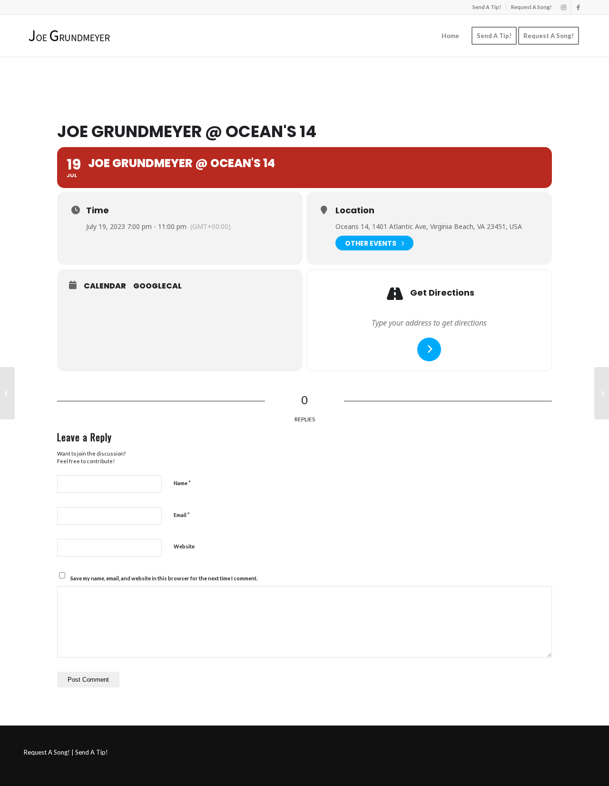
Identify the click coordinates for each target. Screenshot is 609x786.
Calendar (105, 286)
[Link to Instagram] (563, 7)
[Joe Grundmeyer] (69, 36)
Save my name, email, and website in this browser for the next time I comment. (163, 578)
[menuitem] (487, 7)
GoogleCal (157, 286)
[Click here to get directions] (429, 349)
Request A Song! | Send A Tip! (66, 752)
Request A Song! (531, 7)
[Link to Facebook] (578, 7)
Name (182, 483)
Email (182, 514)
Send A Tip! (486, 7)
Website (184, 546)
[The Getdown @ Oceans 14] (7, 393)
